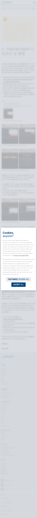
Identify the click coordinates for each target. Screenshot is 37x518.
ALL (18, 284)
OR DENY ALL (18, 279)
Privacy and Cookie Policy (21, 255)
